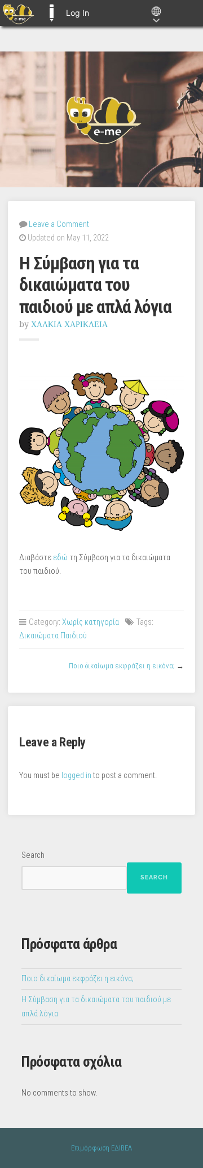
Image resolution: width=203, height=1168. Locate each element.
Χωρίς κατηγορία (90, 622)
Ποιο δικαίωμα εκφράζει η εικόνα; (122, 666)
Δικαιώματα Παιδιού (53, 636)
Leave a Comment (59, 224)
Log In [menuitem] (77, 13)
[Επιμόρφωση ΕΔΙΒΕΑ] (101, 119)
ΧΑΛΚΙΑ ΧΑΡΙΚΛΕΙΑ (69, 324)
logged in (76, 775)
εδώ (59, 557)
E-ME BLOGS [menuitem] (51, 13)
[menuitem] (18, 13)
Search (33, 855)
